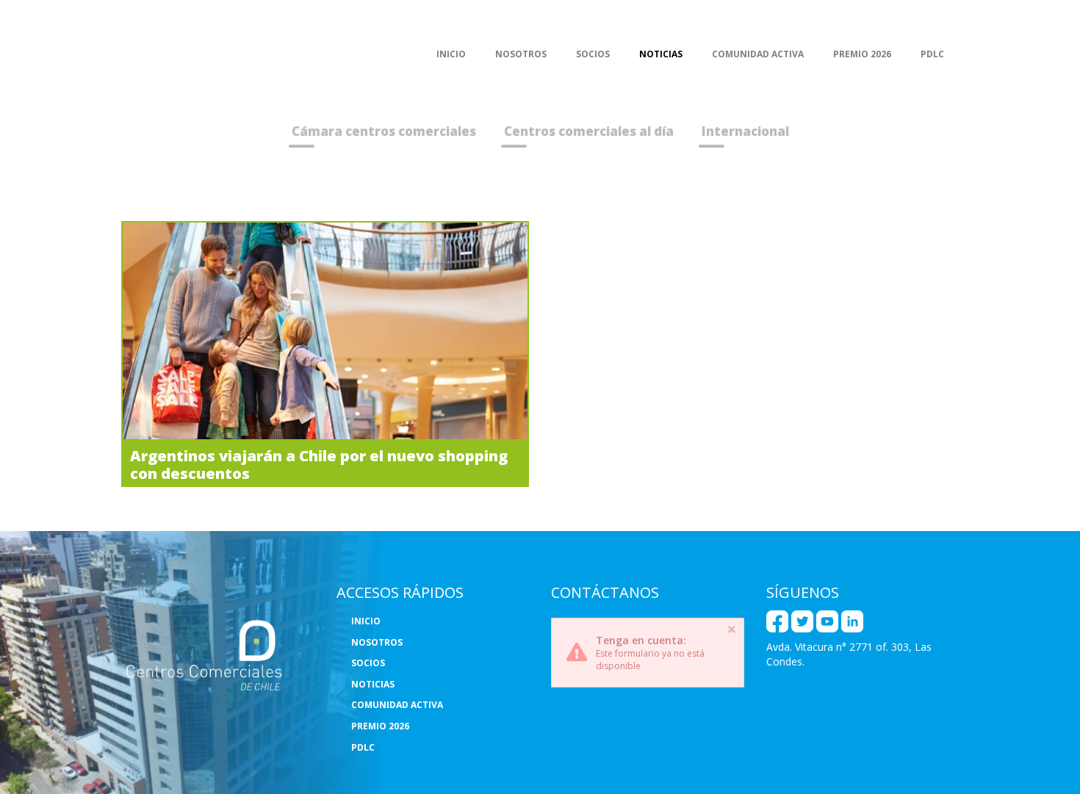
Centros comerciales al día (589, 131)
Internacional (745, 131)
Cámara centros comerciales (384, 131)
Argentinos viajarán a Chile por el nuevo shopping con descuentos (319, 464)
